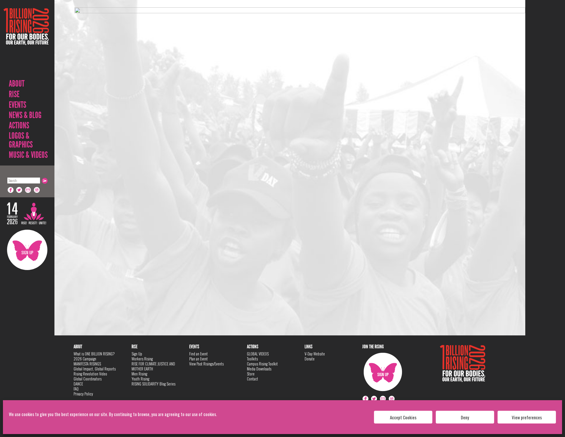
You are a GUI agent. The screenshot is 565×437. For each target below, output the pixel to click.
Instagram (37, 190)
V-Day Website (315, 354)
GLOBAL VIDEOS (258, 354)
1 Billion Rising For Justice (26, 41)
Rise (14, 94)
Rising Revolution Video (90, 374)
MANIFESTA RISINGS (87, 364)
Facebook (10, 190)
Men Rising (139, 374)
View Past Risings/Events (206, 364)
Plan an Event (198, 359)
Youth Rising (140, 379)
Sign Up (27, 249)
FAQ (76, 389)
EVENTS (17, 105)
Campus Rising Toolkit (262, 364)
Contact (252, 379)
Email (28, 190)
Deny (465, 417)
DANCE (78, 384)
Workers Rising (142, 359)
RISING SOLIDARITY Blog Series (153, 384)
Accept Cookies (403, 417)
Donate (310, 359)
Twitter (19, 190)
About (16, 83)
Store (251, 374)
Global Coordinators (88, 379)
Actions (19, 125)
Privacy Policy (83, 394)
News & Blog (25, 115)
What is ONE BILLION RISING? (94, 354)
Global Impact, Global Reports (95, 369)
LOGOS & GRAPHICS (21, 140)
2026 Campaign (85, 359)
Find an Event (198, 354)
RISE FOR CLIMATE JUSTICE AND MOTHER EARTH (153, 366)
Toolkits (252, 359)
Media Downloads (259, 369)
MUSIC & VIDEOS (28, 155)
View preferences (527, 417)
